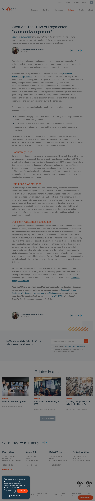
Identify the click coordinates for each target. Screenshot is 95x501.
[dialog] (16, 487)
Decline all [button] (9, 491)
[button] (16, 495)
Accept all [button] (22, 491)
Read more (17, 487)
